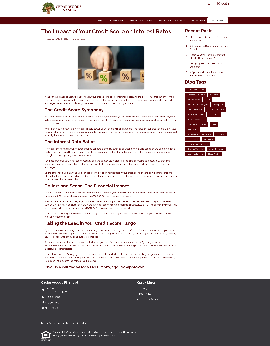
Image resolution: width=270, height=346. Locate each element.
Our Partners (197, 20)
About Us (180, 20)
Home (99, 20)
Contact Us (164, 20)
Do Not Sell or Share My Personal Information (64, 323)
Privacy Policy (144, 294)
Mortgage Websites (63, 335)
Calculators (135, 20)
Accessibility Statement (148, 299)
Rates (150, 20)
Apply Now (218, 20)
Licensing (142, 288)
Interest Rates (79, 39)
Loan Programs (115, 20)
